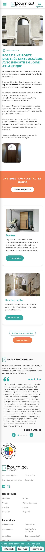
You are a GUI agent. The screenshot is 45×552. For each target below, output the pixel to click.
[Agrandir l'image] (11, 153)
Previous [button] (14, 435)
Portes (11, 235)
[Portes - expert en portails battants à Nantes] (22, 220)
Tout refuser (22, 549)
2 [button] (21, 435)
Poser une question (22, 189)
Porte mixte (14, 300)
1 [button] (18, 435)
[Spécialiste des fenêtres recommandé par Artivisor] (8, 451)
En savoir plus (15, 258)
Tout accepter (8, 549)
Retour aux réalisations (22, 333)
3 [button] (24, 435)
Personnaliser (36, 549)
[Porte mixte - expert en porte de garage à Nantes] (22, 284)
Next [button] (31, 435)
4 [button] (27, 435)
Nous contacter (22, 340)
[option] (22, 404)
